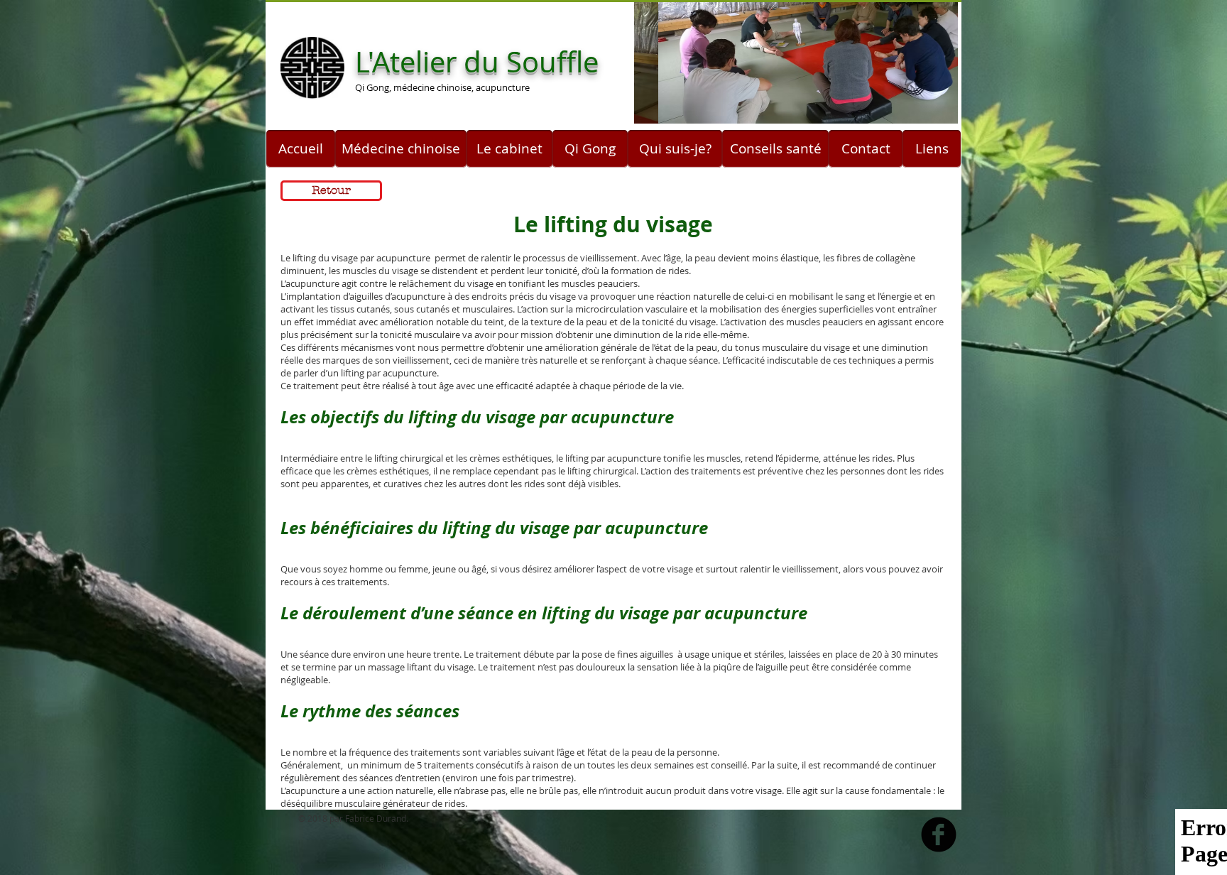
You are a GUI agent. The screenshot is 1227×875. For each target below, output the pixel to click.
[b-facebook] (938, 834)
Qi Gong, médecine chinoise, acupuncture (442, 87)
